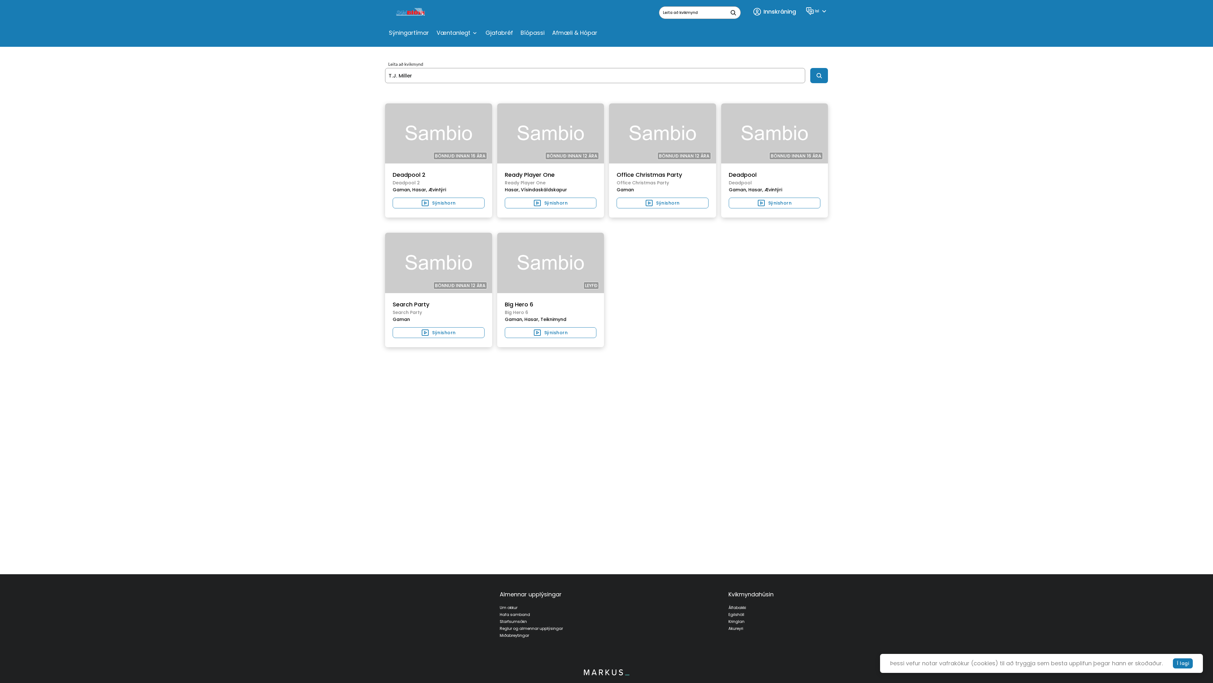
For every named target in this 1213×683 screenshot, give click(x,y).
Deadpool (743, 175)
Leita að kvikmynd (405, 64)
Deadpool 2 (409, 175)
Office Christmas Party (649, 175)
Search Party (411, 304)
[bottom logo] (606, 673)
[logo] (411, 12)
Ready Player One (530, 175)
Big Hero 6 (519, 304)
